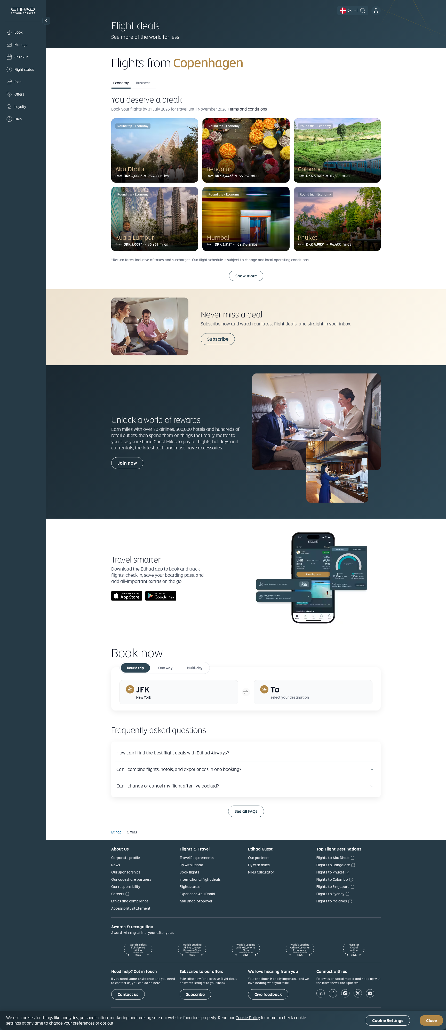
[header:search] (362, 10)
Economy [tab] (121, 83)
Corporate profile (125, 857)
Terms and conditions (247, 109)
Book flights (189, 872)
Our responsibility (125, 886)
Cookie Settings (387, 1020)
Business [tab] (143, 83)
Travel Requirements (197, 857)
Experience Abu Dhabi (197, 894)
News (115, 865)
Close (431, 1020)
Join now (127, 463)
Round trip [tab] (135, 668)
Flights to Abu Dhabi (332, 857)
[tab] (179, 692)
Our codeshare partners (131, 879)
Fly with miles (259, 865)
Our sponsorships (125, 872)
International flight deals (200, 879)
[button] (46, 21)
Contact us (128, 994)
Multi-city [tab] (194, 668)
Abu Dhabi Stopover (196, 901)
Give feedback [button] (268, 994)
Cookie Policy (248, 1017)
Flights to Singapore (332, 886)
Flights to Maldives (331, 901)
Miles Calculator (261, 872)
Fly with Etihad (191, 865)
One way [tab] (165, 668)
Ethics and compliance (129, 901)
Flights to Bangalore (333, 865)
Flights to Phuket (330, 872)
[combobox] (233, 62)
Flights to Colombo (332, 879)
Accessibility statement (130, 908)
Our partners (258, 857)
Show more (246, 276)
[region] (223, 1020)
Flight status (190, 886)
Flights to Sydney (330, 894)
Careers (117, 894)
